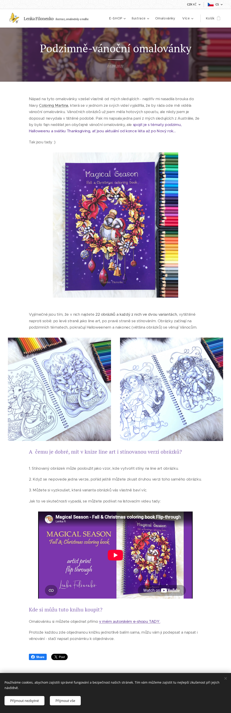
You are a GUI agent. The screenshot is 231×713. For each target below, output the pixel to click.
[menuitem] (118, 18)
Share (40, 657)
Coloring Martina (53, 105)
